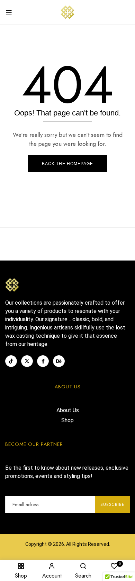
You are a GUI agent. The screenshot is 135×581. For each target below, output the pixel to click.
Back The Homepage (67, 163)
